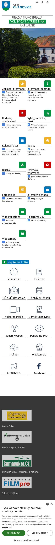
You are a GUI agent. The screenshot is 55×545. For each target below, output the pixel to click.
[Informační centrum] (39, 83)
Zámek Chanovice (39, 316)
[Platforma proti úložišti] (17, 442)
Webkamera (39, 354)
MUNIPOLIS (14, 373)
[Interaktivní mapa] (39, 189)
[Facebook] (39, 366)
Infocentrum (14, 279)
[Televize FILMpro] (17, 487)
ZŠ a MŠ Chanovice (14, 298)
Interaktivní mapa (37, 194)
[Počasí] (14, 347)
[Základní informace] (14, 83)
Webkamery (9, 238)
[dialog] (27, 522)
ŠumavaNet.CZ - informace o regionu (20, 471)
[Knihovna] (39, 271)
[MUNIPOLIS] (14, 366)
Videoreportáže (11, 216)
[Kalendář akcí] (14, 140)
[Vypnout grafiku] (42, 3)
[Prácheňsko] (17, 420)
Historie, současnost (9, 120)
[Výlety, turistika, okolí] (39, 112)
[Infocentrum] (14, 271)
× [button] (52, 504)
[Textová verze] (51, 3)
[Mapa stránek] (47, 3)
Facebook (39, 373)
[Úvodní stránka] (37, 3)
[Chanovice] (22, 6)
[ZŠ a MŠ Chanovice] (14, 290)
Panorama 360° (36, 216)
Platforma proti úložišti (13, 447)
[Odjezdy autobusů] (39, 290)
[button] (27, 540)
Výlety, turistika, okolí (36, 120)
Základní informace (13, 88)
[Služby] (14, 164)
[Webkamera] (39, 347)
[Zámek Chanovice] (39, 309)
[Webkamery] (14, 233)
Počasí (14, 354)
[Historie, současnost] (14, 112)
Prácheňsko (7, 426)
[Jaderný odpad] (14, 328)
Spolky (31, 145)
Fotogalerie (8, 194)
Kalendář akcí (10, 145)
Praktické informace (33, 171)
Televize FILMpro (10, 493)
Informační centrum (39, 88)
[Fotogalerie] (14, 189)
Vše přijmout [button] (14, 533)
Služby (6, 170)
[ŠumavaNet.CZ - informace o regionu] (17, 466)
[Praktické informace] (39, 164)
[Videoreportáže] (14, 211)
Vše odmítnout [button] (40, 533)
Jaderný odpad (14, 335)
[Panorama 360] (39, 211)
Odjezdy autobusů (39, 298)
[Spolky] (39, 140)
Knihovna (39, 279)
